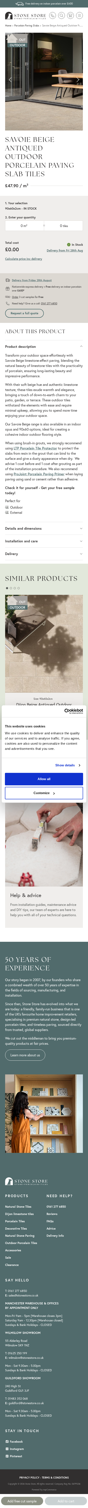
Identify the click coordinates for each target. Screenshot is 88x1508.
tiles (65, 226)
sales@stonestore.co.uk (23, 1295)
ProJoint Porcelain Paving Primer (39, 474)
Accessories (13, 1250)
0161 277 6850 (49, 303)
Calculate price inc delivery (23, 259)
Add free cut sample (22, 1501)
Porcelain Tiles (15, 1221)
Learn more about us (25, 1055)
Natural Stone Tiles (18, 1207)
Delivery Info (55, 1236)
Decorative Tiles (16, 1228)
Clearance (12, 1265)
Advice (51, 1228)
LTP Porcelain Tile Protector (35, 448)
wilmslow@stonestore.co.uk (26, 1358)
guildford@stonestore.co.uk (26, 1403)
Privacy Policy (29, 1477)
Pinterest (15, 1456)
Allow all (44, 779)
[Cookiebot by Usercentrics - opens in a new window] (64, 711)
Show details (65, 765)
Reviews (52, 1214)
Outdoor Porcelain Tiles (21, 1243)
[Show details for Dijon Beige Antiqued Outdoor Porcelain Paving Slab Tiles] (44, 644)
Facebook (16, 1442)
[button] (79, 15)
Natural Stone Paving (19, 1236)
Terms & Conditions (55, 1477)
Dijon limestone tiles (19, 1214)
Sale (8, 1257)
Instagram (16, 1449)
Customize (42, 793)
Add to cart (66, 1501)
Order (15, 297)
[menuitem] (14, 1206)
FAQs (50, 1221)
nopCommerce (49, 1489)
